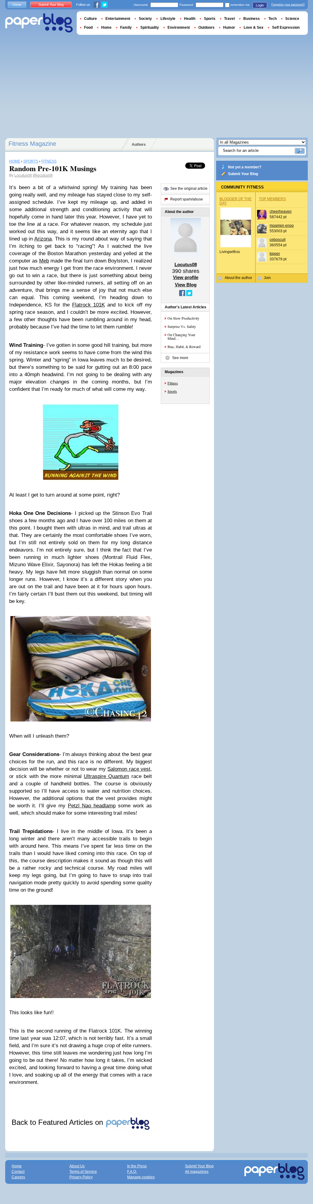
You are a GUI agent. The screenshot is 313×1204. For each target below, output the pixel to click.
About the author (238, 278)
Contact (18, 1171)
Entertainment (117, 19)
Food (88, 27)
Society (145, 19)
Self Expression (286, 27)
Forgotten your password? (288, 4)
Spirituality (149, 27)
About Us (77, 1166)
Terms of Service (83, 1171)
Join (267, 278)
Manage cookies (141, 1177)
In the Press (137, 1166)
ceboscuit (277, 239)
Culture (90, 19)
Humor (229, 27)
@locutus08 (43, 175)
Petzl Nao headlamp (92, 806)
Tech (272, 19)
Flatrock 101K (88, 305)
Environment (179, 27)
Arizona (43, 239)
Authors (139, 144)
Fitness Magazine (32, 143)
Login (260, 5)
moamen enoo (282, 225)
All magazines (196, 1171)
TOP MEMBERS (272, 199)
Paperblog (39, 23)
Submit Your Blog (243, 174)
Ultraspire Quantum (106, 776)
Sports (172, 391)
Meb (44, 261)
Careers (18, 1177)
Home (17, 4)
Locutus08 (23, 175)
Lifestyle (167, 19)
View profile (185, 277)
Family (126, 27)
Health (189, 19)
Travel (229, 19)
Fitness (173, 382)
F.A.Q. (132, 1171)
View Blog (186, 284)
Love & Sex (253, 27)
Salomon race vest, (129, 769)
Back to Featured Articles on (58, 1122)
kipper (275, 253)
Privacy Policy (81, 1177)
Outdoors (206, 27)
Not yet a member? (244, 167)
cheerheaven (281, 211)
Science (292, 19)
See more (180, 358)
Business (251, 19)
